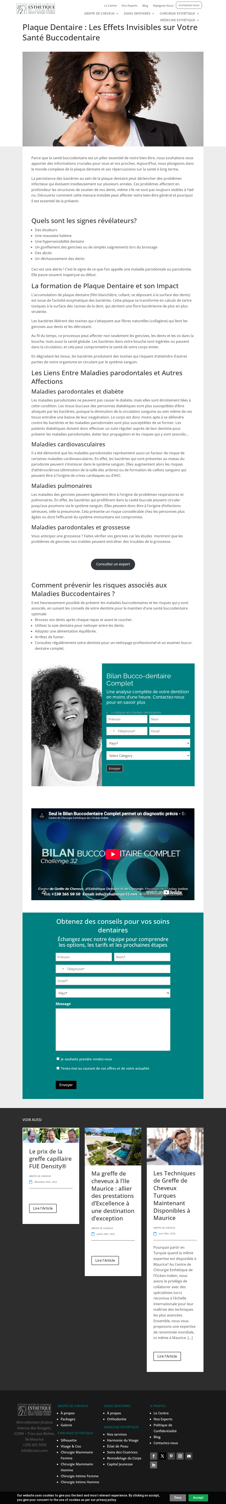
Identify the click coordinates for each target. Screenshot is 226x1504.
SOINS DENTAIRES (137, 13)
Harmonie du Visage (123, 1440)
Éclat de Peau (117, 1446)
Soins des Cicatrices (122, 1452)
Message (63, 1003)
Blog (145, 6)
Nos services (117, 1434)
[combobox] (111, 731)
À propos (68, 1413)
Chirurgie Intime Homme (80, 1482)
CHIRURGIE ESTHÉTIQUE (177, 13)
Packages (68, 1419)
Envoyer (66, 1084)
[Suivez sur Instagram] (180, 1456)
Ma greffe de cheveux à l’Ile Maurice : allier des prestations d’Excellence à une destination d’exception (112, 1195)
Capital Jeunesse (120, 1464)
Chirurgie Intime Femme (80, 1476)
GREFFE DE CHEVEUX (99, 13)
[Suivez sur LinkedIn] (153, 1464)
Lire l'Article (43, 1208)
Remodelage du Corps (124, 1458)
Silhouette (69, 1440)
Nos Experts (129, 6)
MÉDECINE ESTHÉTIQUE (177, 20)
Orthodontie (116, 1419)
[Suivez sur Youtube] (188, 1456)
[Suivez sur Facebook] (153, 1456)
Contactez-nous (189, 5)
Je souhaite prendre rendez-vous (86, 1059)
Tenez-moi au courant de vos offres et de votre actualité (105, 1068)
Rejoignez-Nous (163, 6)
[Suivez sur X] (162, 1456)
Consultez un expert (113, 564)
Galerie (66, 1425)
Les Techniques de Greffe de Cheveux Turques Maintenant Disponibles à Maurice (174, 1195)
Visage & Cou (71, 1446)
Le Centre (110, 6)
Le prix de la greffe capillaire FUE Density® (50, 1158)
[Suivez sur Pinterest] (171, 1456)
